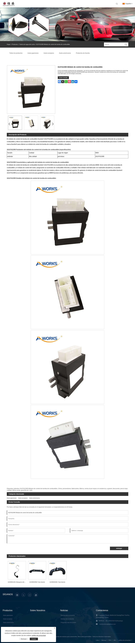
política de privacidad (124, 640)
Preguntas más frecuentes (68, 622)
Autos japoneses (11, 498)
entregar (119, 548)
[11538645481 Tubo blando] (57, 569)
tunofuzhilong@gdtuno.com (108, 624)
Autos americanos (34, 498)
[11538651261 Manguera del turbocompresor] (17, 569)
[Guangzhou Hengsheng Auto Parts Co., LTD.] (9, 5)
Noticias (66, 8)
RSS (109, 640)
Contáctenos (107, 8)
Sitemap (103, 640)
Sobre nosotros (40, 8)
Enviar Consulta (91, 8)
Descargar (77, 8)
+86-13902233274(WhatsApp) (114, 621)
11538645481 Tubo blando (57, 582)
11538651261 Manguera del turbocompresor (17, 582)
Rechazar (24, 639)
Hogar (27, 8)
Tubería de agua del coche (27, 44)
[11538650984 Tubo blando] (37, 569)
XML (114, 640)
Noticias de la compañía (68, 615)
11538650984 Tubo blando (37, 582)
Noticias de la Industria (67, 619)
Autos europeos (22, 498)
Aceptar (34, 639)
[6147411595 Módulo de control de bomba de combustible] (15, 123)
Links (97, 640)
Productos (54, 8)
